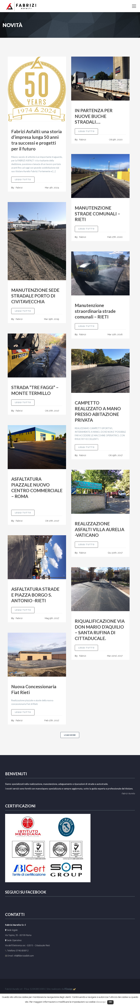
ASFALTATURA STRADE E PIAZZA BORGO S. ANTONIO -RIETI (35, 594)
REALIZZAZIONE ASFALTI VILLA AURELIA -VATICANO (99, 529)
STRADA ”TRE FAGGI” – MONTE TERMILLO (35, 390)
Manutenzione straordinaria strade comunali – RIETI (95, 311)
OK (110, 1002)
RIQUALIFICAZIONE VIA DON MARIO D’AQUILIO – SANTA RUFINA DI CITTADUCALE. (100, 629)
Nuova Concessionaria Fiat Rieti (33, 689)
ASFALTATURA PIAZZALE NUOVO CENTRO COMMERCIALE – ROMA (36, 487)
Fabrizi (19, 187)
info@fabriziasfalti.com (24, 955)
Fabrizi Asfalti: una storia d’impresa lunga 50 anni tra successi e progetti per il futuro (36, 140)
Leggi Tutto (24, 179)
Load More (70, 735)
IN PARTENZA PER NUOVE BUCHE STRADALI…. (94, 116)
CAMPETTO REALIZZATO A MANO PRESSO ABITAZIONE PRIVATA (98, 411)
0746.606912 (22, 950)
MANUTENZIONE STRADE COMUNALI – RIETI (97, 213)
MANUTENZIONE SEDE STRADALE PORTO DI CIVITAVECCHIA (35, 295)
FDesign (69, 989)
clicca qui (101, 1001)
